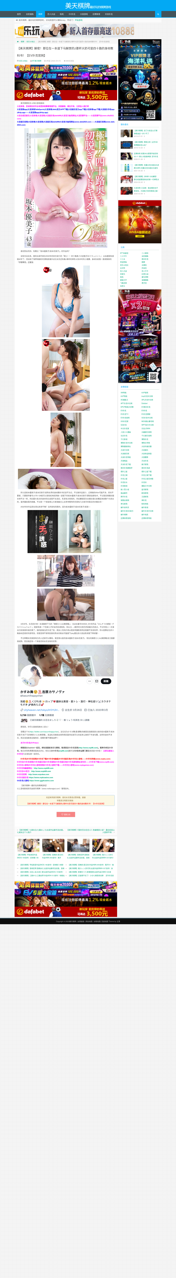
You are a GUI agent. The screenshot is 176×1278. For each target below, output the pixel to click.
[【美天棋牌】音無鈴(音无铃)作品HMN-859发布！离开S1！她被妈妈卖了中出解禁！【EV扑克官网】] (53, 845)
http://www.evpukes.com (38, 774)
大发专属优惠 (147, 446)
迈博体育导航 (147, 518)
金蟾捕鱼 (145, 280)
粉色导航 (145, 504)
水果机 (144, 265)
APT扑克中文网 (126, 403)
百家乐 (122, 274)
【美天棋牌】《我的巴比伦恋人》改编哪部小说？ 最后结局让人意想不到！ (91, 831)
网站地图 (89, 921)
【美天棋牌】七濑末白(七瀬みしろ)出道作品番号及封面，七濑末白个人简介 (41, 831)
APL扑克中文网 (147, 400)
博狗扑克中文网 (126, 443)
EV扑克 (72, 14)
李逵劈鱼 (123, 262)
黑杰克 (144, 283)
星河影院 (145, 489)
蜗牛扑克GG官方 (127, 511)
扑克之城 (124, 475)
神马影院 (124, 504)
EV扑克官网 (125, 417)
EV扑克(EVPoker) (31, 742)
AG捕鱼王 (124, 400)
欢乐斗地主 (30, 41)
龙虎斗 (122, 286)
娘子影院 (145, 464)
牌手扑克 (124, 496)
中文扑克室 (125, 428)
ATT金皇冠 (124, 253)
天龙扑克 (109, 14)
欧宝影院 (145, 493)
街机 (62, 14)
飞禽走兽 (123, 283)
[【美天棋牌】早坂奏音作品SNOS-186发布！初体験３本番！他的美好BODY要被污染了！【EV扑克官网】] (28, 845)
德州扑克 (145, 259)
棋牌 (40, 14)
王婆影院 (145, 496)
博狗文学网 (146, 443)
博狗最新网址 (126, 446)
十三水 (122, 259)
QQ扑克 (124, 425)
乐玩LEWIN (146, 428)
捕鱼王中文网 (147, 486)
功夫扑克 (124, 435)
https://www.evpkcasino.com (41, 777)
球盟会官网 (125, 500)
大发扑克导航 (126, 457)
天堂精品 (124, 460)
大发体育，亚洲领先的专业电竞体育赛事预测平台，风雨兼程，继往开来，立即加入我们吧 (53, 106)
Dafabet (145, 403)
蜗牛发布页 (125, 507)
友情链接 (80, 921)
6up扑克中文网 (147, 396)
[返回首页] (18, 41)
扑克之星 (124, 478)
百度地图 (104, 921)
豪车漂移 (145, 277)
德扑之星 (124, 471)
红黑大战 (145, 274)
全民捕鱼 (30, 14)
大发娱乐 (145, 450)
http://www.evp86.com (88, 747)
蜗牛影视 (145, 507)
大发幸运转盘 (147, 453)
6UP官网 (145, 392)
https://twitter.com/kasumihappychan (44, 731)
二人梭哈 (145, 253)
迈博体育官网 (126, 518)
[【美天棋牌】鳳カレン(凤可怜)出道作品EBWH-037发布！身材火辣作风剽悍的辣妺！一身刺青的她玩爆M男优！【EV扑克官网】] (103, 845)
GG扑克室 (124, 421)
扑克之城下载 (147, 475)
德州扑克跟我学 (126, 468)
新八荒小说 (125, 489)
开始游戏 (78, 20)
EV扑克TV (124, 414)
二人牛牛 (123, 256)
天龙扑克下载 (126, 464)
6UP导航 (124, 396)
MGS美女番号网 (148, 421)
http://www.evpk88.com (43, 768)
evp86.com (63, 750)
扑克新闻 (124, 486)
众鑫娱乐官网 (147, 432)
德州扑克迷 (146, 468)
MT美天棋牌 (36, 61)
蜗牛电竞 (145, 514)
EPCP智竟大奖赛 (127, 407)
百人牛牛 (145, 271)
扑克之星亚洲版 (147, 478)
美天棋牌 (72, 921)
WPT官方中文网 (148, 425)
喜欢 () (67, 814)
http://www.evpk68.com (41, 771)
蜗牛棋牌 (124, 514)
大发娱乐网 (125, 453)
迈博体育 (96, 14)
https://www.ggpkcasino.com (41, 780)
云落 (118, 921)
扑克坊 (144, 482)
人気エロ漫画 (126, 432)
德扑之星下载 (147, 471)
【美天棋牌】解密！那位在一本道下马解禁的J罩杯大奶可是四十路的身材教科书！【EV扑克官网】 (65, 803)
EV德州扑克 (146, 407)
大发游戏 (84, 14)
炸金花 (144, 268)
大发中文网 (125, 450)
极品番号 (124, 493)
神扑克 (144, 500)
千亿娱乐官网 (147, 435)
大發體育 (145, 457)
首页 (19, 14)
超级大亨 (123, 280)
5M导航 (123, 392)
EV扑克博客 (146, 414)
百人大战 (51, 14)
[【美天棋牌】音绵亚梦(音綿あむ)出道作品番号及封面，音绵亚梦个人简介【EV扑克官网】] (78, 845)
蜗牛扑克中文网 (147, 511)
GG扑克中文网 (147, 417)
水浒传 (122, 268)
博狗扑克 (145, 439)
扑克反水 (124, 482)
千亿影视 (124, 439)
